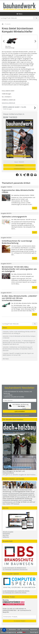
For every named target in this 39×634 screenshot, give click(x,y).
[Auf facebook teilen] (17, 175)
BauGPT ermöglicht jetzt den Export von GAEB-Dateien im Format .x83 (18, 354)
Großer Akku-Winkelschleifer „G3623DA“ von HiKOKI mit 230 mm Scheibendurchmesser (19, 298)
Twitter (8, 504)
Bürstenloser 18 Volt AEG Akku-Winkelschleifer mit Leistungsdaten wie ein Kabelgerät (19, 269)
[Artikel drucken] (35, 175)
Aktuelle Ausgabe (8, 532)
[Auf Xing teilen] (24, 175)
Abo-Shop (6, 535)
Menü (20, 14)
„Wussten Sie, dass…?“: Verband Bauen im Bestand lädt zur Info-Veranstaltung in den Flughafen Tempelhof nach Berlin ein (19, 342)
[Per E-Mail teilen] (32, 175)
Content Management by (8, 632)
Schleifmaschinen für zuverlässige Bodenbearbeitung (17, 242)
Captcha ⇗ (26, 408)
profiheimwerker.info (9, 502)
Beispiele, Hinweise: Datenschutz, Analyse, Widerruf (16, 415)
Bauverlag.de (34, 632)
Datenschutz (25, 629)
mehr (34, 208)
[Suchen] (36, 18)
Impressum (33, 629)
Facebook (16, 504)
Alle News (6, 359)
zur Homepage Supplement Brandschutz (15, 569)
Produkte (8, 24)
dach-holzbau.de (22, 497)
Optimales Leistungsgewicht (14, 216)
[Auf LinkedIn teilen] (28, 175)
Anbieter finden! (20, 621)
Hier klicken (21, 406)
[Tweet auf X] (21, 175)
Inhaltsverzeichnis (19, 169)
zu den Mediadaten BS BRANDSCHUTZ (14, 568)
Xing (4, 504)
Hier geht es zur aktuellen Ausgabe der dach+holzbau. (19, 474)
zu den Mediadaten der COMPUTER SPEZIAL (16, 591)
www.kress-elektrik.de (8, 103)
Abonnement (19, 165)
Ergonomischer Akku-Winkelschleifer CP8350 (18, 191)
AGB (18, 629)
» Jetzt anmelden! (19, 411)
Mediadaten (6, 533)
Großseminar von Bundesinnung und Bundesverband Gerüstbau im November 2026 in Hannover (18, 348)
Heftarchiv (6, 537)
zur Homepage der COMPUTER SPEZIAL (14, 592)
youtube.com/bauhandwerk (11, 493)
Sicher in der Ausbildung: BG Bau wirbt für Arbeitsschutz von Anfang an (19, 332)
